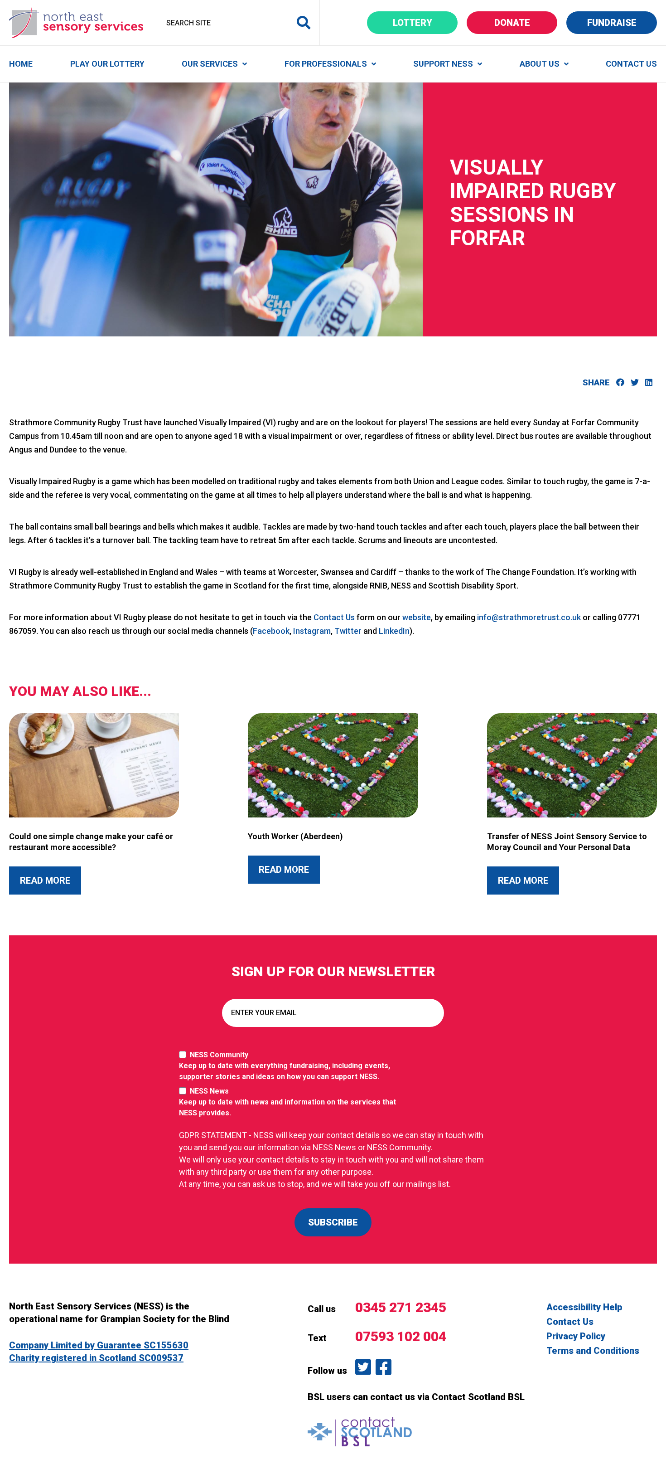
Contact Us (631, 63)
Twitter (348, 631)
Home (21, 63)
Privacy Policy (575, 1336)
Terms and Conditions (592, 1350)
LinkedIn (394, 631)
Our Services (210, 63)
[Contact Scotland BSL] (360, 1430)
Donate (525, 22)
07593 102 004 (400, 1336)
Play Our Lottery (107, 63)
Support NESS (443, 63)
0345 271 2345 (400, 1307)
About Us (540, 63)
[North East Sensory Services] (76, 22)
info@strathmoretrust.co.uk (529, 617)
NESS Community (284, 1066)
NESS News (287, 1102)
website (416, 617)
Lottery (425, 22)
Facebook (271, 631)
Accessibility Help (584, 1307)
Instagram (312, 631)
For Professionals (326, 63)
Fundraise (622, 22)
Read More (50, 880)
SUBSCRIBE (333, 1222)
